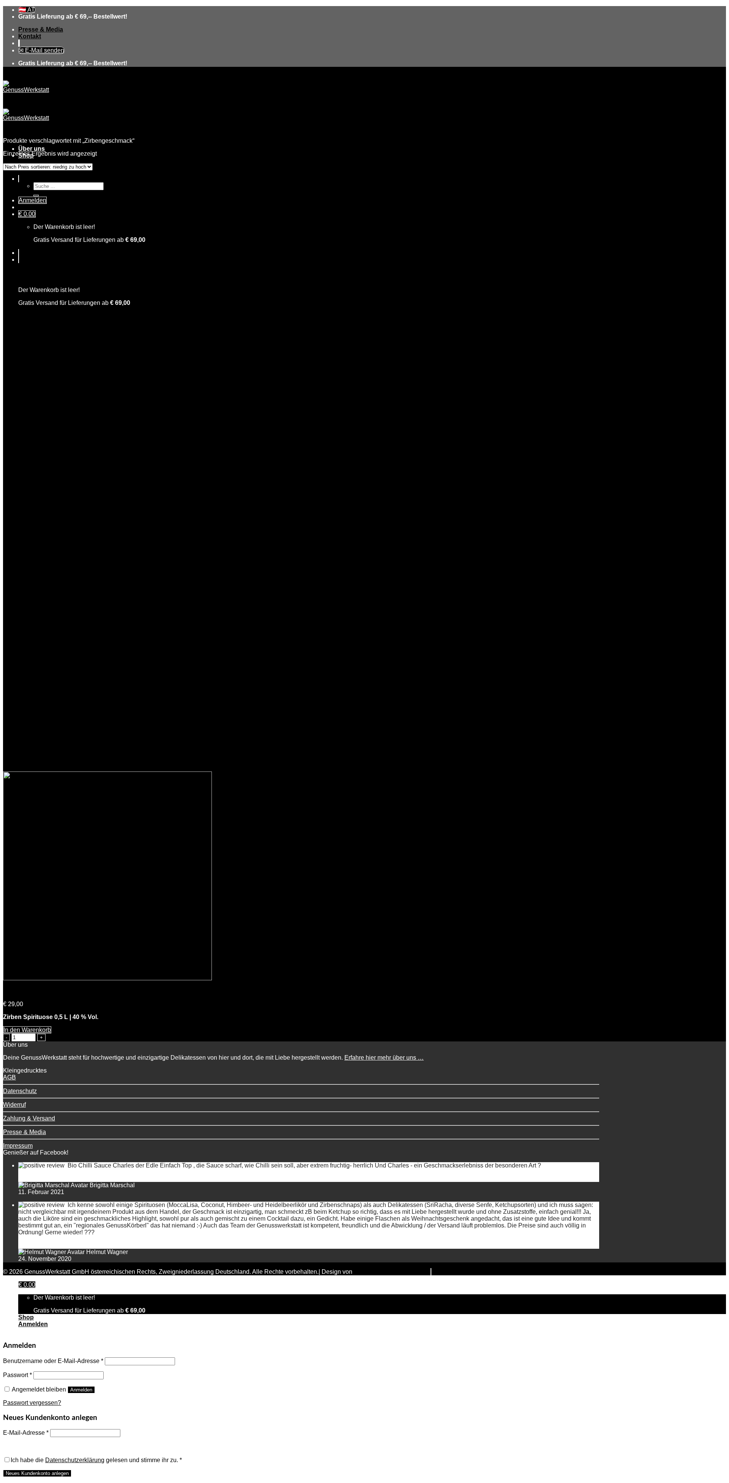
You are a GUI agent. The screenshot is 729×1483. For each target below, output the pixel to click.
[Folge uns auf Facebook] (18, 43)
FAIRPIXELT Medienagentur (392, 1271)
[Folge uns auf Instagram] (19, 43)
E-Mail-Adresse (26, 1432)
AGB (9, 1077)
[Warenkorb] (18, 259)
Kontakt (29, 36)
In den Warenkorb (27, 1030)
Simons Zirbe (21, 991)
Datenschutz (20, 1091)
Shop (26, 1317)
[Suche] (18, 178)
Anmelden (81, 1390)
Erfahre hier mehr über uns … (384, 1057)
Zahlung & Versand (29, 1118)
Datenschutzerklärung (74, 1460)
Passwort (17, 1375)
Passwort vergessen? (32, 1402)
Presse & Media (40, 29)
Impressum (18, 1145)
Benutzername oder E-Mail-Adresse (53, 1361)
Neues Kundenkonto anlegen (37, 1473)
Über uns (31, 148)
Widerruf (14, 1104)
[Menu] (18, 252)
